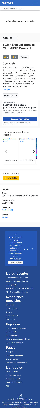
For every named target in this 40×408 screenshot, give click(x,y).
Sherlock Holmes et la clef (16, 328)
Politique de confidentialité (16, 362)
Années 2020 (7, 210)
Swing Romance (12, 335)
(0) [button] (8, 38)
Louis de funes (11, 308)
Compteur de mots (13, 379)
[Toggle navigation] (35, 3)
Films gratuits (11, 285)
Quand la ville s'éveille (14, 343)
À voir (24, 57)
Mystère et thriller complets (17, 292)
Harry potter (11, 319)
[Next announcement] (27, 248)
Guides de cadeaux (13, 375)
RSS (7, 386)
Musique (6, 89)
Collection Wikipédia (14, 382)
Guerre (9, 312)
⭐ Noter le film (10, 178)
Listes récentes (17, 273)
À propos (9, 352)
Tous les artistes (12, 372)
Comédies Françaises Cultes (17, 278)
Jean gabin (10, 305)
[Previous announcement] (24, 248)
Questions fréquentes (14, 355)
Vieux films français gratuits (17, 281)
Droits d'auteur (12, 359)
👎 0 (14, 57)
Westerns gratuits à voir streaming (19, 288)
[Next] (33, 151)
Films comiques (12, 316)
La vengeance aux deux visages (18, 339)
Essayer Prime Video (20, 119)
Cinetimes (7, 3)
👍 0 (6, 57)
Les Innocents (11, 332)
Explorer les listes (15, 263)
